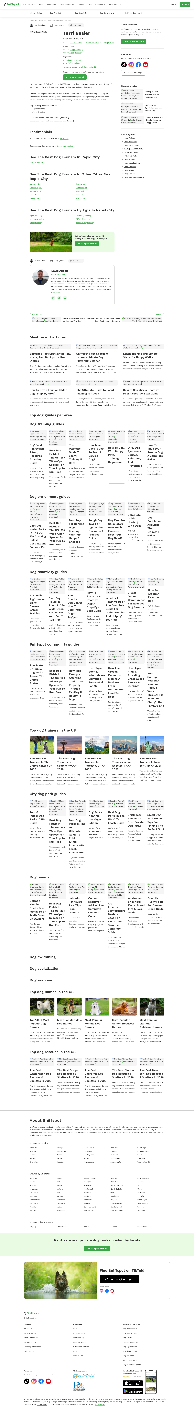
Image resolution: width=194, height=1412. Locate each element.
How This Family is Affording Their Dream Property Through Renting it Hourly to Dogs (77, 685)
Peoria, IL (80, 195)
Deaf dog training (83, 215)
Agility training (75, 53)
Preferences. (100, 1404)
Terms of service (31, 1338)
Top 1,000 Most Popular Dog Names (39, 1023)
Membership (78, 1338)
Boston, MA (80, 184)
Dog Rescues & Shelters (134, 177)
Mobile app (78, 1356)
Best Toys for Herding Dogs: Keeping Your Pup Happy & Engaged (76, 531)
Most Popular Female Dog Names (93, 1023)
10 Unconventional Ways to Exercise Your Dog (74, 319)
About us (28, 1329)
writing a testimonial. (63, 146)
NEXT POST (158, 314)
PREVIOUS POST (37, 314)
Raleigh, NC (35, 198)
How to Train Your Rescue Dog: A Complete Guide (155, 452)
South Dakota (93, 42)
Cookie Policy (42, 1404)
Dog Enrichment (107, 13)
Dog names (51, 4)
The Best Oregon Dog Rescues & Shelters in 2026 (68, 1074)
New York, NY (82, 191)
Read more (55, 293)
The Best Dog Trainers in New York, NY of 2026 (151, 762)
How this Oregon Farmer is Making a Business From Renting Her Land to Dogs (116, 682)
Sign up (185, 4)
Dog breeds (100, 4)
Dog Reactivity (81, 13)
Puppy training (76, 49)
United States (76, 42)
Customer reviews (81, 1347)
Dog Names (129, 174)
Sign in (173, 4)
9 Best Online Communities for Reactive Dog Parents (136, 600)
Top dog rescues (67, 4)
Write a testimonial (75, 77)
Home (75, 1329)
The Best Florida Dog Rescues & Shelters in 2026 (123, 1074)
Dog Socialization (132, 163)
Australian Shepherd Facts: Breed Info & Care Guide (136, 905)
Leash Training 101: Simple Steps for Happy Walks (154, 120)
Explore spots (79, 1333)
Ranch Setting (134, 694)
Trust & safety (30, 1333)
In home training (37, 219)
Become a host (115, 4)
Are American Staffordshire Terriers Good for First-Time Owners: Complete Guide (116, 918)
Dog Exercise (130, 167)
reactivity (146, 399)
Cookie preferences (32, 1347)
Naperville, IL (35, 191)
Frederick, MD (36, 187)
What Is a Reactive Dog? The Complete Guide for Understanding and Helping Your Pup (115, 609)
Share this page (135, 73)
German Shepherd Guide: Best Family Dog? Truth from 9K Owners (103, 319)
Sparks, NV (80, 198)
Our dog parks (29, 4)
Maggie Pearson (37, 162)
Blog (41, 4)
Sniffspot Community (134, 13)
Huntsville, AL (81, 187)
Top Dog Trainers (131, 152)
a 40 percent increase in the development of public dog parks (37, 697)
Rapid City (109, 42)
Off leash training (83, 219)
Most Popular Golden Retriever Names (123, 1023)
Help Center (29, 1351)
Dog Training (55, 13)
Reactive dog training (85, 223)
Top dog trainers (85, 4)
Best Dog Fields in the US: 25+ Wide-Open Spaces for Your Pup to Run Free (57, 461)
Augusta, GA (35, 184)
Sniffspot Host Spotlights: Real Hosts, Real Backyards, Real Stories (152, 95)
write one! (64, 138)
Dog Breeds (129, 159)
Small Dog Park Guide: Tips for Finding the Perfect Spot (155, 822)
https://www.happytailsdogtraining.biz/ (80, 67)
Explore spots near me (87, 244)
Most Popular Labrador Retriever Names (151, 1023)
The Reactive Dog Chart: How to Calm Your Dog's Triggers (75, 606)
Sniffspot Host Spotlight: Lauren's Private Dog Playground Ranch (153, 108)
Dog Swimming (131, 170)
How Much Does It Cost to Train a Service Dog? (97, 452)
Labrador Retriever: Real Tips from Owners (75, 905)
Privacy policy (30, 1342)
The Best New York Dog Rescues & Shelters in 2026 (152, 1074)
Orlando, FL (35, 195)
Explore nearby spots (134, 41)
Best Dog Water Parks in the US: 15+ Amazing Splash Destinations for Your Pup (38, 536)
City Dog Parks (130, 156)
